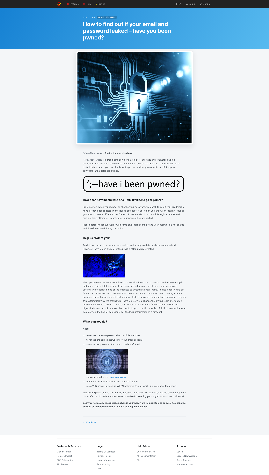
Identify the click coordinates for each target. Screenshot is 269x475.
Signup (206, 4)
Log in (192, 4)
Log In (180, 451)
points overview (117, 377)
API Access (62, 464)
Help (88, 4)
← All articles (89, 422)
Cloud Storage (64, 451)
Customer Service (146, 451)
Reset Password (185, 460)
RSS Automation (65, 460)
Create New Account (187, 456)
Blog (139, 460)
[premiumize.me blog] (59, 4)
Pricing (101, 4)
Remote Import (64, 456)
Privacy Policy (104, 456)
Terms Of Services (106, 451)
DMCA (100, 468)
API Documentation (146, 456)
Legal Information (106, 460)
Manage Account (185, 464)
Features (74, 4)
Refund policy (103, 464)
